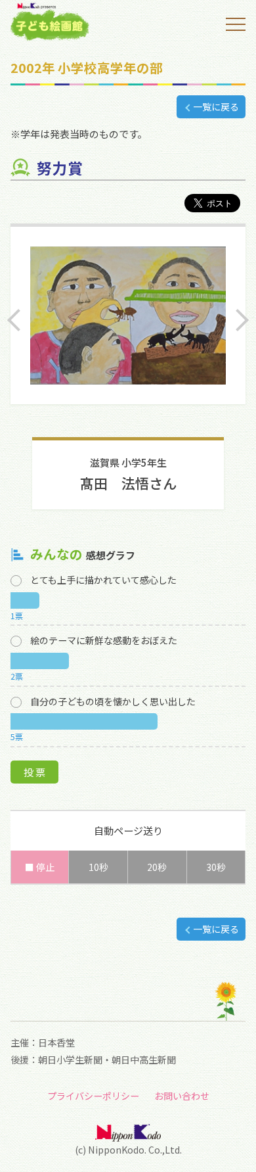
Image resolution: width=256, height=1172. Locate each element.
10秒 (98, 867)
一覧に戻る (216, 106)
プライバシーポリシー (93, 1095)
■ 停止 (39, 867)
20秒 (157, 867)
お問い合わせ (181, 1095)
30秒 (216, 867)
